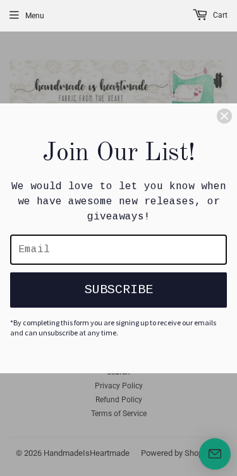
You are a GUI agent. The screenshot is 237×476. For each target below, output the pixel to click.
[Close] (224, 116)
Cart (219, 15)
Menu (34, 15)
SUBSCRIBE (119, 289)
